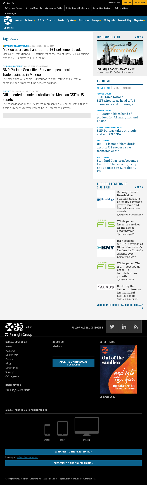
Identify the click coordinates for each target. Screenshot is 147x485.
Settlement (103, 140)
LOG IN (127, 2)
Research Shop (124, 20)
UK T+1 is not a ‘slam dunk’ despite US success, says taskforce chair (116, 147)
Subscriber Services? (27, 457)
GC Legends (109, 20)
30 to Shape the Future (77, 8)
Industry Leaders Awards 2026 (116, 69)
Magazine (138, 20)
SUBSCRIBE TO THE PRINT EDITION (73, 451)
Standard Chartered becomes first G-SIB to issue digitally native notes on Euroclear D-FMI (117, 166)
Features (29, 20)
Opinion (70, 20)
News (17, 20)
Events (61, 20)
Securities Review (102, 8)
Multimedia (11, 355)
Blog (8, 363)
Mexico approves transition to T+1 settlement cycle (42, 49)
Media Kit (58, 346)
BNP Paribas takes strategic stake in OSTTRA (117, 132)
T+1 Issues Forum (13, 8)
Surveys (95, 20)
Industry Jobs (11, 13)
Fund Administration (13, 66)
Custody (7, 91)
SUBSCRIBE (140, 2)
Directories (84, 20)
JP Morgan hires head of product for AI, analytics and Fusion (117, 117)
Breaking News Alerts (17, 390)
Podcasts (51, 20)
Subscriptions (121, 8)
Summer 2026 (107, 396)
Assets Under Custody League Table (44, 8)
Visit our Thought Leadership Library (120, 305)
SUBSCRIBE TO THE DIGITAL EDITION (73, 463)
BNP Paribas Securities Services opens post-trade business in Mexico (37, 72)
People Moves (104, 94)
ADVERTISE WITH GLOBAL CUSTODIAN (73, 363)
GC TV (41, 20)
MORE (138, 37)
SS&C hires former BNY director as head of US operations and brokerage (116, 100)
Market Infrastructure (16, 46)
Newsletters (114, 2)
